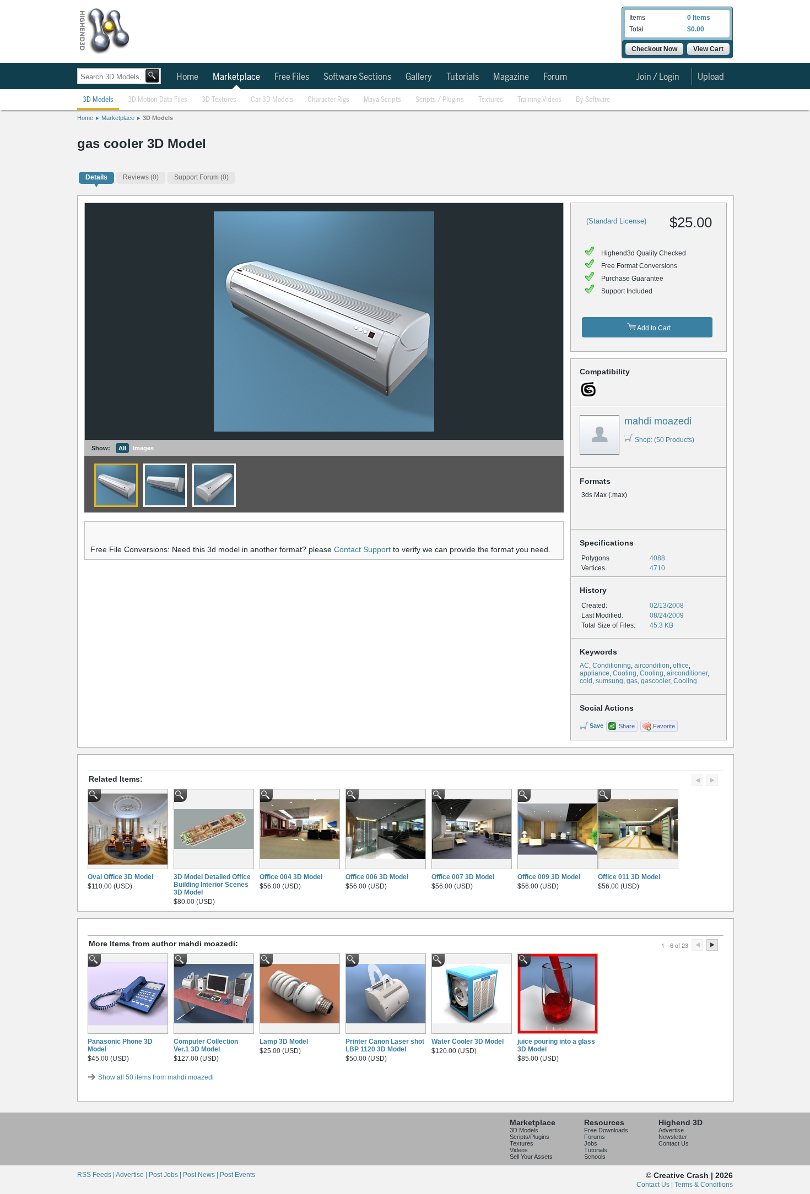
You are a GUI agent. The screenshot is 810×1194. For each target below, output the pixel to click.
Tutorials (462, 77)
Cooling (624, 673)
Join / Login (657, 77)
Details (96, 177)
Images (143, 448)
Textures (490, 99)
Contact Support (362, 549)
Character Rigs (328, 99)
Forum (555, 77)
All (122, 448)
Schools (595, 1156)
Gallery (419, 77)
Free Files (291, 77)
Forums (594, 1136)
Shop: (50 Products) (664, 440)
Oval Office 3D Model (120, 877)
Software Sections (357, 77)
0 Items (698, 17)
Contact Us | (655, 1184)
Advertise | (132, 1175)
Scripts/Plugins (529, 1136)
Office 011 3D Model (629, 877)
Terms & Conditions (703, 1184)
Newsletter (672, 1136)
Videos (519, 1150)
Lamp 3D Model (284, 1041)
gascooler (655, 681)
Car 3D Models (272, 99)
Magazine (511, 77)
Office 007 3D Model (462, 877)
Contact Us (673, 1143)
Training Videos (539, 99)
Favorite (664, 726)
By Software (593, 99)
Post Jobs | (166, 1175)
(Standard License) (616, 221)
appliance (594, 673)
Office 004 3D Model (291, 877)
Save (596, 725)
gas (632, 681)
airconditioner (687, 673)
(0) (141, 177)
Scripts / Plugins (439, 99)
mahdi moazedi (658, 421)
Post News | (201, 1175)
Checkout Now (654, 49)
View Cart (708, 49)
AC (584, 665)
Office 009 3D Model (548, 877)
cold (586, 681)
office (681, 665)
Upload (711, 77)
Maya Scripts (382, 99)
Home (187, 77)
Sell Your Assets (531, 1156)
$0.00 (695, 29)
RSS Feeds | (96, 1175)
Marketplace (236, 77)
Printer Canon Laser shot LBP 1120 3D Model (384, 1045)
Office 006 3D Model (376, 877)
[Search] (152, 76)
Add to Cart (653, 328)
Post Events (237, 1175)
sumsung (609, 681)
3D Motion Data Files (157, 99)
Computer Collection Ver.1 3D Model (206, 1045)
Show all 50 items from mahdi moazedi (156, 1077)
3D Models (98, 99)
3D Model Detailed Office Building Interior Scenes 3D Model (212, 884)
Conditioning (611, 665)
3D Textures (219, 99)
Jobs (590, 1143)
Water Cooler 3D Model (467, 1041)
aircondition (651, 665)
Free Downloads (606, 1130)
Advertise (671, 1130)
